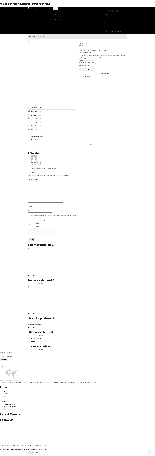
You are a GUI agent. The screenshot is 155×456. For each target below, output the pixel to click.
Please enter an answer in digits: (37, 220)
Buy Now (91, 70)
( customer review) (85, 52)
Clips (5, 393)
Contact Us (7, 399)
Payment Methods (9, 404)
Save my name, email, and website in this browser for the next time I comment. (52, 215)
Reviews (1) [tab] (34, 139)
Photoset (92, 145)
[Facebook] (79, 81)
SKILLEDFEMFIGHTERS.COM (25, 4)
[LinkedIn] (81, 81)
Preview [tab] (33, 134)
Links (5, 401)
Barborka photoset (41, 332)
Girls (5, 391)
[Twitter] (80, 81)
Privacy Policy (8, 409)
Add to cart (83, 70)
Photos (35, 36)
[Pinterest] (82, 81)
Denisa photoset (41, 346)
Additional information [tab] (38, 136)
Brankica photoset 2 (41, 318)
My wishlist (107, 21)
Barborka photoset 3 (41, 280)
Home (31, 36)
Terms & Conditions (10, 406)
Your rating (31, 179)
